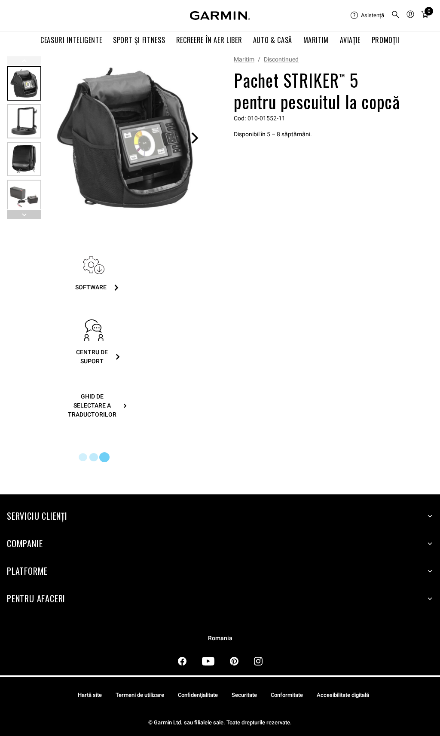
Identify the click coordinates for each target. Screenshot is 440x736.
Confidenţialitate (198, 695)
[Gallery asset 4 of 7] (24, 197)
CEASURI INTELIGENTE (71, 40)
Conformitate (287, 695)
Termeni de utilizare (140, 695)
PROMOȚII (386, 40)
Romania (220, 638)
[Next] (194, 138)
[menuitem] (367, 15)
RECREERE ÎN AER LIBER (209, 40)
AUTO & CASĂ (272, 40)
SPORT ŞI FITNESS (139, 40)
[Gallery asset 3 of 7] (24, 159)
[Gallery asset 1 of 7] (124, 137)
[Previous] (24, 60)
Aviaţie (350, 40)
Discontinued (281, 59)
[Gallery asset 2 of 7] (24, 121)
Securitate (244, 695)
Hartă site (90, 695)
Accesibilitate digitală (343, 695)
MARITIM (316, 40)
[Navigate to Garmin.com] (220, 15)
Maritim (244, 59)
